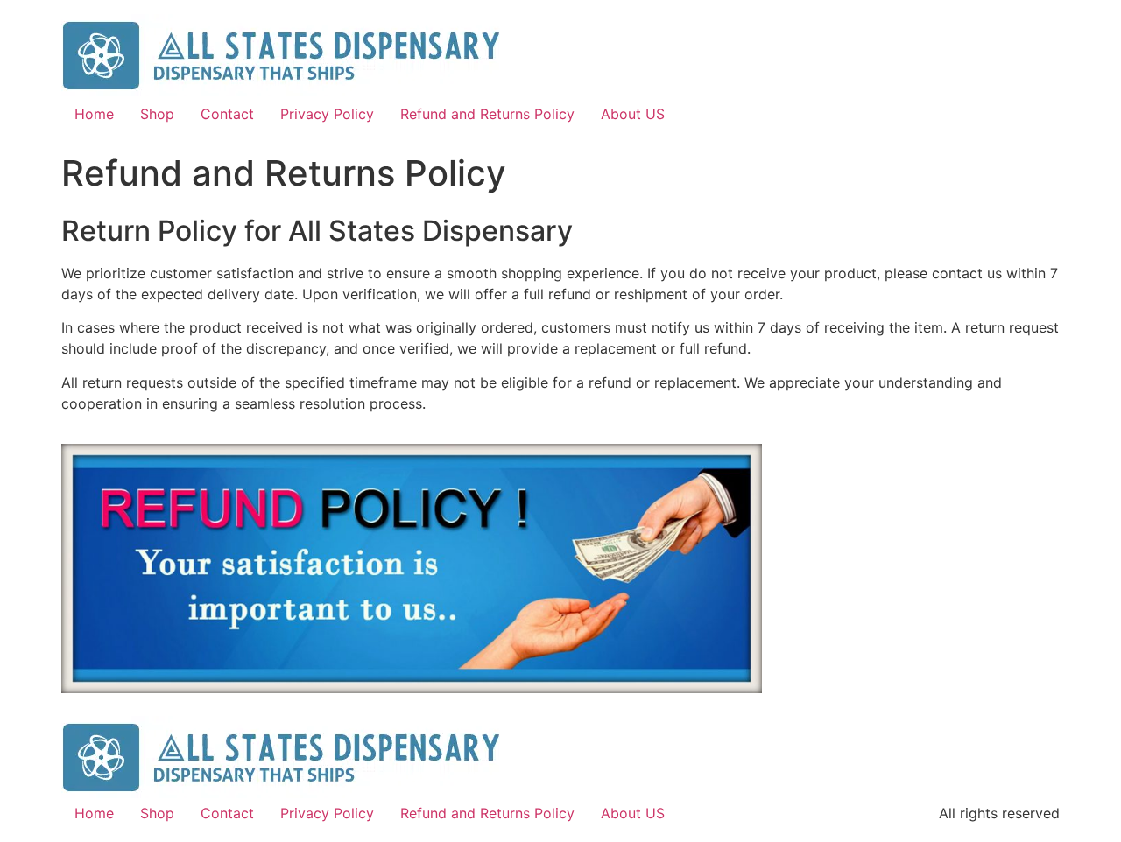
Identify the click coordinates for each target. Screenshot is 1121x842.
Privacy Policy (327, 114)
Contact (227, 114)
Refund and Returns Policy (487, 114)
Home (94, 114)
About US (633, 114)
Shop (157, 114)
